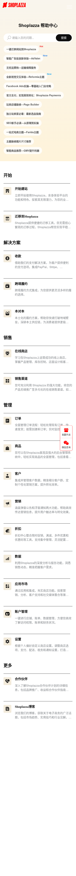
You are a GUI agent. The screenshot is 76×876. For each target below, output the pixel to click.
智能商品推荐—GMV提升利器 (22, 150)
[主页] (14, 4)
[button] (69, 7)
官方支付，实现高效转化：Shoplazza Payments (33, 95)
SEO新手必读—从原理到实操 (22, 123)
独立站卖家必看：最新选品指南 (23, 113)
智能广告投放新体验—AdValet (24, 57)
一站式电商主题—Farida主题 (22, 132)
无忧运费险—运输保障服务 (21, 67)
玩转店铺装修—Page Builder (22, 104)
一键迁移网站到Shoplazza (22, 48)
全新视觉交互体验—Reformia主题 (26, 76)
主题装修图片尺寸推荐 (18, 141)
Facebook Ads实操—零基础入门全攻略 (28, 86)
